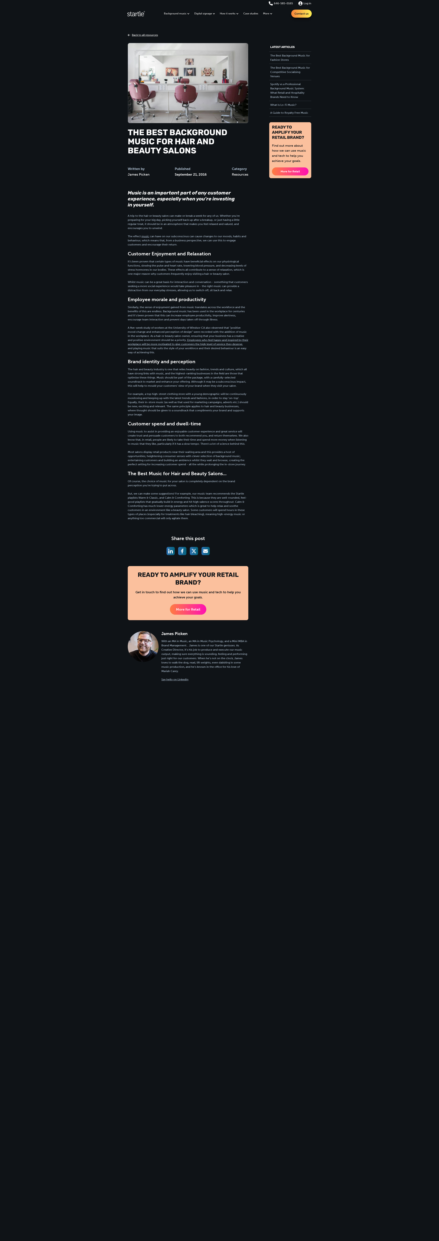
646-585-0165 (283, 3)
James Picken (139, 174)
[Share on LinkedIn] (171, 551)
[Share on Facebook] (182, 551)
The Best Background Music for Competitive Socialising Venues (290, 72)
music (145, 236)
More (266, 13)
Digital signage (203, 13)
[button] (177, 13)
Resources (240, 174)
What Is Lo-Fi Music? (283, 104)
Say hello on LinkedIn (174, 679)
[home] (136, 13)
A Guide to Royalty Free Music (289, 112)
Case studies (250, 13)
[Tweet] (194, 551)
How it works (227, 13)
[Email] (205, 551)
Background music (175, 13)
